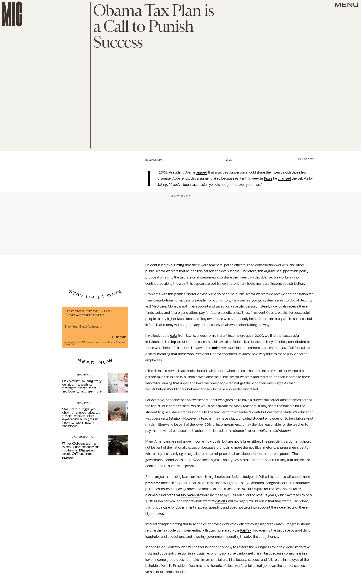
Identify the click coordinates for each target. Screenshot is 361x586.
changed (284, 178)
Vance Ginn (156, 159)
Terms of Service (115, 342)
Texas (268, 178)
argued (201, 172)
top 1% (176, 342)
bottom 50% (221, 348)
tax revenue (190, 495)
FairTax (245, 530)
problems (152, 483)
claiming (177, 265)
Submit (119, 337)
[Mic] (12, 14)
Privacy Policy (69, 344)
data (173, 335)
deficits (221, 501)
